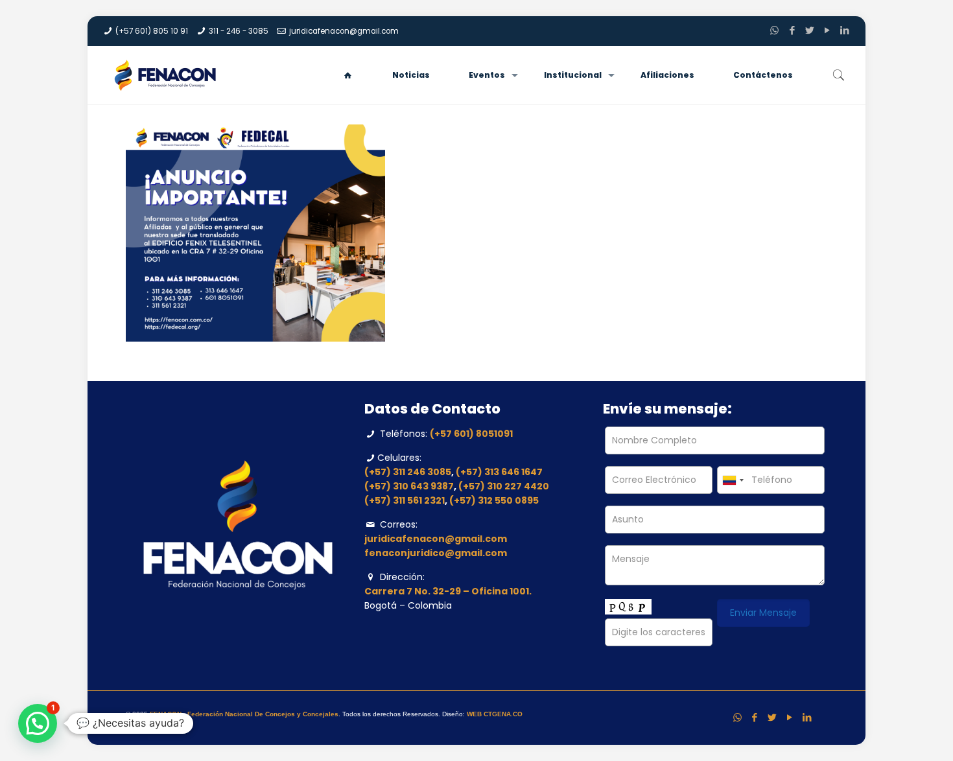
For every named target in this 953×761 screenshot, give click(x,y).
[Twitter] (809, 30)
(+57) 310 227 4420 (503, 486)
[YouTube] (827, 30)
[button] (37, 723)
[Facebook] (792, 30)
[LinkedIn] (844, 30)
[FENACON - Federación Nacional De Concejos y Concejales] (168, 75)
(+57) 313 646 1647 (499, 471)
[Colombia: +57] (732, 480)
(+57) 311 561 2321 (404, 500)
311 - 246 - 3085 (238, 31)
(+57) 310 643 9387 (409, 486)
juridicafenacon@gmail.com (344, 31)
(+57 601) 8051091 (471, 433)
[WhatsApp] (774, 30)
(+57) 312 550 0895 (494, 500)
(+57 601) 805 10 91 (151, 31)
